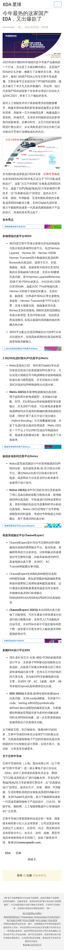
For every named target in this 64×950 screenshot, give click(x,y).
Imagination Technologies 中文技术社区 (40, 917)
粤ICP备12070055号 (32, 945)
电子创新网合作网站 (32, 913)
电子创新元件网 (14, 920)
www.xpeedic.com (30, 842)
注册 (29, 875)
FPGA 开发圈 (28, 920)
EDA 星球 (12, 4)
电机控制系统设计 (12, 917)
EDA (8, 853)
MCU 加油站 (41, 920)
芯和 (18, 853)
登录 (19, 875)
